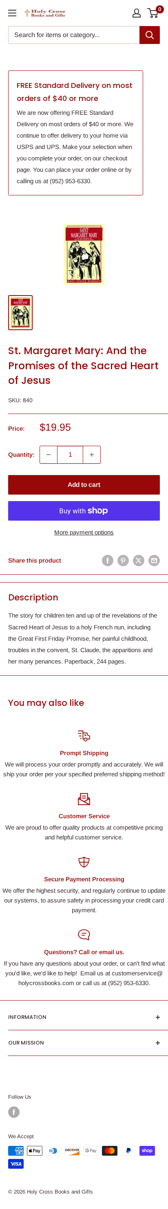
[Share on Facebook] (107, 560)
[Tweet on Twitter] (138, 560)
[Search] (149, 35)
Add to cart (84, 484)
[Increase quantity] (91, 454)
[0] (153, 13)
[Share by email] (154, 560)
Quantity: (21, 454)
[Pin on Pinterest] (123, 560)
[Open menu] (12, 13)
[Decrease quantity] (48, 454)
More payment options (84, 532)
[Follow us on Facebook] (14, 1112)
